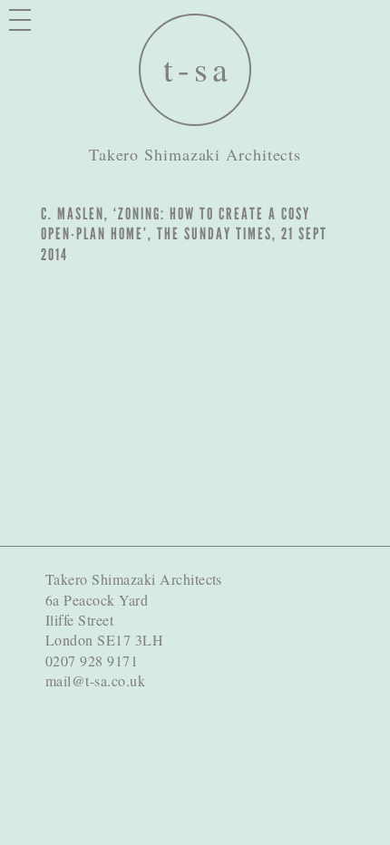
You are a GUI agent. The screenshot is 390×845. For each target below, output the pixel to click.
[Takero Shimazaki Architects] (195, 69)
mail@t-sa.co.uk (95, 680)
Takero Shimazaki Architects (195, 154)
